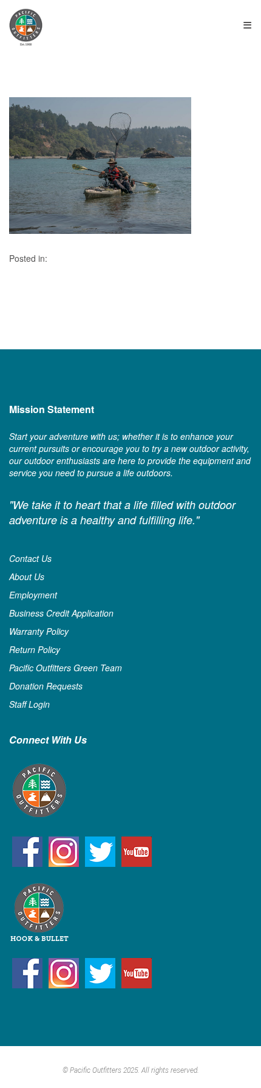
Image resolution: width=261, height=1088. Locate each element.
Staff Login (29, 704)
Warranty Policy (39, 631)
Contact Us (30, 558)
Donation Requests (46, 686)
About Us (26, 576)
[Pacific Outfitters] (26, 27)
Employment (33, 595)
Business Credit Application (61, 613)
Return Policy (34, 649)
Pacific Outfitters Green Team (65, 668)
